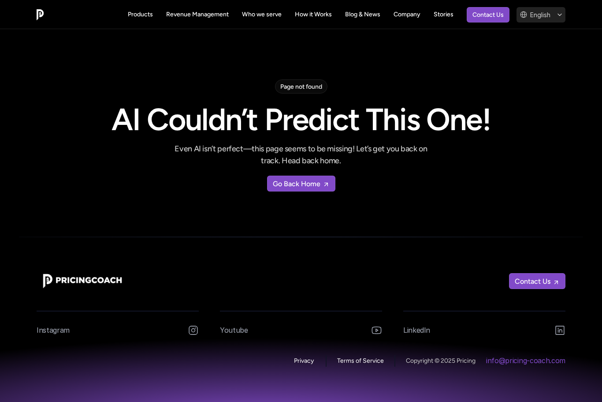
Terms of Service (360, 360)
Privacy (304, 360)
